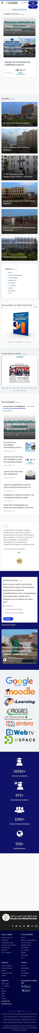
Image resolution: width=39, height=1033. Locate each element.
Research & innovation (9, 945)
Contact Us (6, 1001)
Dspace (10, 288)
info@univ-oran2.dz (25, 1011)
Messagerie (33, 2)
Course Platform (13, 277)
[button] (34, 87)
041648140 (13, 1011)
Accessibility (25, 968)
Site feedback (25, 973)
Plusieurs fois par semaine (13, 609)
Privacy (23, 970)
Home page (5, 983)
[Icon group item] (12, 926)
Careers (23, 965)
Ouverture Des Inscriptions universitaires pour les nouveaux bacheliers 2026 (19, 51)
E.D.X (10, 293)
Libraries (4, 950)
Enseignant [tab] (7, 411)
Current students (7, 968)
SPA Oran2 (33, 6)
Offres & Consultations (20, 9)
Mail (3, 988)
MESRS (4, 991)
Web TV (10, 272)
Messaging (11, 290)
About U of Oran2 (7, 937)
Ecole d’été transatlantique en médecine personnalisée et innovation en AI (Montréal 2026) (19, 507)
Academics (5, 940)
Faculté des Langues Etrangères (16, 123)
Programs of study (7, 942)
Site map (23, 975)
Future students (7, 965)
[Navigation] (2, 3)
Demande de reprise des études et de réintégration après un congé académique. (19, 497)
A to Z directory (6, 952)
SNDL (3, 993)
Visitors (4, 975)
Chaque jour (9, 606)
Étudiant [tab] (30, 406)
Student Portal (12, 280)
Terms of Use (7, 1004)
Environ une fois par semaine (14, 613)
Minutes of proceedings (15, 275)
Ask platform (12, 283)
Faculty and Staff (7, 973)
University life (6, 947)
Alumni (4, 970)
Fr (25, 2)
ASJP (3, 996)
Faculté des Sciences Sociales (15, 257)
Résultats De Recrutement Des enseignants (19, 429)
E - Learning (11, 285)
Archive (4, 998)
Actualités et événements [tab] (14, 406)
